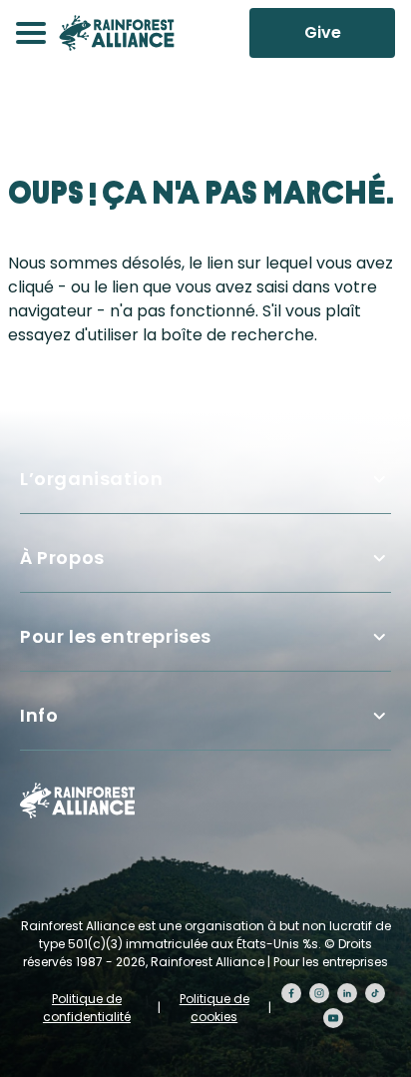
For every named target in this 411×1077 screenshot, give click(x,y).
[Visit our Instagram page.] (319, 993)
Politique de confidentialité (87, 1007)
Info (39, 715)
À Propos (62, 557)
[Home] (117, 33)
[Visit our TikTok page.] (375, 993)
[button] (31, 33)
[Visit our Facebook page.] (291, 993)
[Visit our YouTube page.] (333, 1018)
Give (322, 32)
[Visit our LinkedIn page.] (347, 993)
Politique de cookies (214, 1007)
